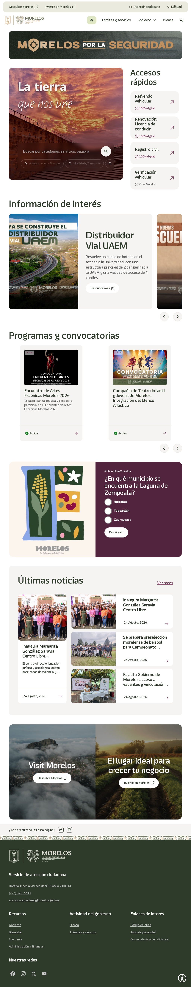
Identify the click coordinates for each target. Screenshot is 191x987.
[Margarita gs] (33, 973)
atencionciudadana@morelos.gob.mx (34, 900)
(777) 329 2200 (20, 893)
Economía (15, 939)
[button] (164, 316)
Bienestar (15, 932)
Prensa (74, 925)
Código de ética (140, 925)
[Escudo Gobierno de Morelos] (24, 20)
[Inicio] (91, 20)
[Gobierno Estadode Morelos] (12, 973)
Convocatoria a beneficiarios (149, 939)
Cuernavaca (122, 519)
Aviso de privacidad (143, 932)
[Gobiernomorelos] (23, 973)
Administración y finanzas (26, 946)
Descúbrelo (116, 532)
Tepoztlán (121, 510)
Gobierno (15, 925)
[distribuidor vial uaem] (43, 261)
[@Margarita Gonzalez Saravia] (44, 973)
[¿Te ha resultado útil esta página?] (61, 830)
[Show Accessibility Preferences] (182, 978)
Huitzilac (120, 501)
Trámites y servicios (83, 932)
